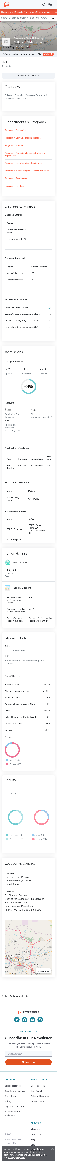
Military (8, 1101)
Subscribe (28, 1062)
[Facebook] (24, 1019)
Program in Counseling (15, 130)
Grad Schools (16, 11)
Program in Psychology (16, 178)
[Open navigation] (50, 4)
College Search (38, 1086)
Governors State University (38, 11)
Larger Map (43, 970)
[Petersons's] (6, 4)
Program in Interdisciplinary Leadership (23, 163)
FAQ (33, 1139)
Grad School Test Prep (15, 1091)
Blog (33, 1145)
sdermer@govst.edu (23, 906)
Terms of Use (11, 1143)
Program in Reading (14, 186)
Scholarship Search (40, 1096)
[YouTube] (32, 1019)
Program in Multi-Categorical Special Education (27, 171)
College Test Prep (13, 1086)
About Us (35, 1129)
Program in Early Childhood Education (23, 138)
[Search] (44, 4)
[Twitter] (17, 1019)
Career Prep (10, 1096)
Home (4, 11)
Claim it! (48, 54)
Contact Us (36, 1134)
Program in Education (15, 145)
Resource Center (38, 1101)
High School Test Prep (15, 1106)
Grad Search (37, 1091)
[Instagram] (40, 1019)
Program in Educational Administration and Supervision (25, 154)
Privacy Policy (11, 1139)
